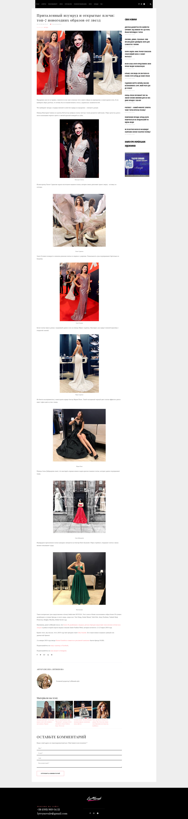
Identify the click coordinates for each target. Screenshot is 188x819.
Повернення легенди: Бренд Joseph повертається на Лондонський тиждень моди (137, 119)
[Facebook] (90, 813)
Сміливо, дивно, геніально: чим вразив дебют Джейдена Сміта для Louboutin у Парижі (137, 42)
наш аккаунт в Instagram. (58, 651)
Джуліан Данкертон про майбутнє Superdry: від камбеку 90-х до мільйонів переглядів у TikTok (137, 29)
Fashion (40, 27)
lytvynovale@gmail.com (52, 813)
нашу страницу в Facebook (59, 645)
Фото (90, 4)
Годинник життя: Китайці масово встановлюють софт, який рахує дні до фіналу (137, 85)
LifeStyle (43, 4)
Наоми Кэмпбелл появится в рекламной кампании (73, 640)
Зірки (61, 4)
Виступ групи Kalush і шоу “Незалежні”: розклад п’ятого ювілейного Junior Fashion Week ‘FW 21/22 (63, 723)
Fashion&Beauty (52, 4)
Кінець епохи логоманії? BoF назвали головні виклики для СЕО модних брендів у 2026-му (138, 97)
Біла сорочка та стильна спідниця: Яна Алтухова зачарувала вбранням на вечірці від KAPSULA (101, 723)
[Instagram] (141, 4)
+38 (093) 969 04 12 (48, 809)
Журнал (37, 4)
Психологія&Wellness (80, 4)
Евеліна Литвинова (53, 669)
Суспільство (68, 4)
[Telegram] (144, 4)
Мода (46, 27)
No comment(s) (56, 24)
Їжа (101, 4)
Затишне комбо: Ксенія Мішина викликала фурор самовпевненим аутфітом (83, 722)
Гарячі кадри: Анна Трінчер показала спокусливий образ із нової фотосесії (138, 54)
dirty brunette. (82, 632)
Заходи (96, 4)
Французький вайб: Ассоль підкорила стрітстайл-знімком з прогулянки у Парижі (45, 722)
